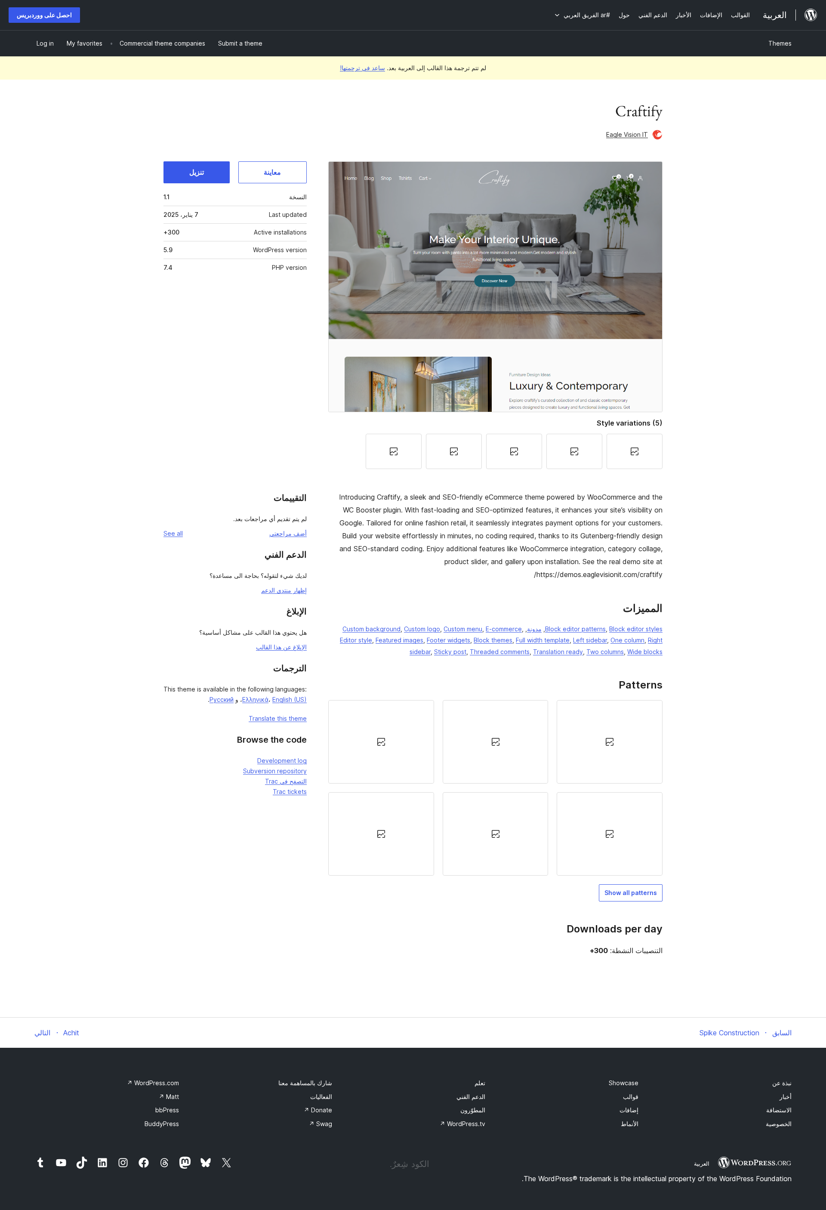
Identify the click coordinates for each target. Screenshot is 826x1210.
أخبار (786, 1096)
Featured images (399, 640)
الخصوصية (779, 1123)
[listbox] (495, 788)
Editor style (356, 640)
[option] (610, 742)
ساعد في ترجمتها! (362, 67)
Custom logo (422, 629)
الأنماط (629, 1123)
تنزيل (196, 172)
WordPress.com (153, 1083)
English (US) (289, 699)
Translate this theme (278, 718)
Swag (320, 1123)
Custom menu (463, 629)
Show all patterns (630, 892)
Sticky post (450, 651)
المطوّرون (472, 1110)
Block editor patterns (575, 629)
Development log (282, 760)
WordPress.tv (462, 1123)
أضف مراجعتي (288, 533)
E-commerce (504, 629)
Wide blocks (645, 651)
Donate (318, 1110)
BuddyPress (162, 1123)
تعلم (480, 1083)
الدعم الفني (470, 1096)
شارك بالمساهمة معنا (305, 1083)
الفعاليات (321, 1096)
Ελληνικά (255, 699)
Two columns (605, 651)
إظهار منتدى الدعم (284, 590)
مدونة (534, 629)
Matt (169, 1096)
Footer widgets (448, 640)
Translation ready (558, 651)
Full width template (543, 640)
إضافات (629, 1110)
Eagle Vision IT (627, 134)
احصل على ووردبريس (44, 15)
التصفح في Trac (286, 781)
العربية (701, 1163)
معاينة (272, 172)
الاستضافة (779, 1110)
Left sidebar (590, 640)
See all (173, 533)
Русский (222, 699)
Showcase (623, 1083)
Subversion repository (275, 771)
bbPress (167, 1110)
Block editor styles (636, 629)
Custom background (371, 629)
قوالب (630, 1096)
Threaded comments (500, 651)
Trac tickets (290, 791)
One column (627, 640)
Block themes (493, 640)
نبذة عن (782, 1083)
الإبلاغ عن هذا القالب (281, 647)
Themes (780, 43)
